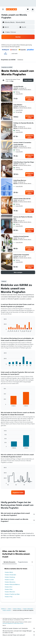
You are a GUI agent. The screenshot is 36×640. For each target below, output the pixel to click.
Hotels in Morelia (7, 610)
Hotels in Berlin (9, 572)
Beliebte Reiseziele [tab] (9, 562)
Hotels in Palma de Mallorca (12, 584)
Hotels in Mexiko (17, 608)
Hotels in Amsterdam (10, 574)
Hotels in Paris (8, 589)
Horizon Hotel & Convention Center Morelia (22, 143)
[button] (3, 9)
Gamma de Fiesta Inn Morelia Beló (22, 218)
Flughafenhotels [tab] (23, 562)
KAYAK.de (3, 608)
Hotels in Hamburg (10, 577)
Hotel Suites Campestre (21, 254)
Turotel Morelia (18, 86)
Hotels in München (10, 592)
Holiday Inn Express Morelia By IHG (23, 124)
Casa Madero (17, 105)
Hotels (9, 608)
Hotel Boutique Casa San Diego (23, 162)
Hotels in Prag (8, 596)
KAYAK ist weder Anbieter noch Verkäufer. (15, 628)
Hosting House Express (21, 236)
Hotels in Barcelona (10, 582)
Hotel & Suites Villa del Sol (21, 198)
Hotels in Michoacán (28, 608)
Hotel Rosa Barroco (19, 180)
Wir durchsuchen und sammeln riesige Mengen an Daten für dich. (17, 631)
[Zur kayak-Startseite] (11, 9)
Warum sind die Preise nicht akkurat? (14, 635)
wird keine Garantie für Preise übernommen (13, 623)
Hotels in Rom (8, 587)
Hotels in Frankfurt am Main (12, 594)
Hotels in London (9, 579)
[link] (18, 492)
